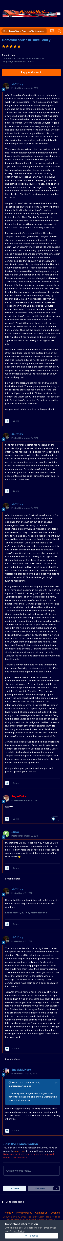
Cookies (55, 1212)
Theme (7, 1212)
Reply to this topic (31, 72)
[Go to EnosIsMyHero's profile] (6, 1071)
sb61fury (10, 55)
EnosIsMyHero (21, 1069)
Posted (24, 88)
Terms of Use (49, 1227)
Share (15, 1188)
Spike (15, 832)
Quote (15, 420)
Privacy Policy (24, 1212)
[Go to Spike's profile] (6, 834)
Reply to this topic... (20, 1170)
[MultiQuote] (7, 421)
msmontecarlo (17, 1086)
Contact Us (41, 1212)
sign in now (19, 1151)
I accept (33, 1235)
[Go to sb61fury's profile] (6, 86)
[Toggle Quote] (10, 1082)
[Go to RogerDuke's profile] (6, 798)
